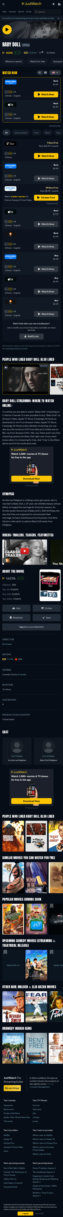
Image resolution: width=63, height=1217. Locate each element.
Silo (34, 1113)
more (31, 389)
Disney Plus (9, 1143)
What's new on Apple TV (44, 1139)
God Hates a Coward (13, 1183)
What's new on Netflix (43, 1135)
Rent (47, 132)
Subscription (21, 132)
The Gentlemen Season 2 (44, 1172)
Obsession (8, 1105)
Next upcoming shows (43, 1163)
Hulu (6, 1151)
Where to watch (13, 61)
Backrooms (9, 1109)
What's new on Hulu (42, 1154)
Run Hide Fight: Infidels (14, 1168)
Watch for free (37, 61)
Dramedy (22, 674)
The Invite (8, 1121)
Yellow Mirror (10, 1179)
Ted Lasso (37, 1109)
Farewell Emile (10, 1187)
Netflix (7, 1135)
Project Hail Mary (12, 1113)
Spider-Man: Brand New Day (17, 1117)
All (6, 132)
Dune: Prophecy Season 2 (44, 1168)
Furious (36, 1105)
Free (36, 132)
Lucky (35, 1121)
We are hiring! (12, 1088)
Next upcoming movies (14, 1163)
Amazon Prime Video (13, 1147)
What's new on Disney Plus (45, 1143)
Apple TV (8, 1139)
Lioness (36, 1117)
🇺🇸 (53, 72)
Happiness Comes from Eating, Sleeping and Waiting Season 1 (45, 1179)
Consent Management (40, 1087)
